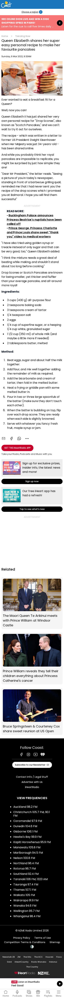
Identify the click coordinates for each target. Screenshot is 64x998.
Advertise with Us (32, 782)
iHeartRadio (32, 787)
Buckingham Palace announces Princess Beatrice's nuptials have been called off (34, 219)
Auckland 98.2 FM (25, 807)
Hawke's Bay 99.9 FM (27, 837)
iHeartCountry (21, 961)
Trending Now (22, 36)
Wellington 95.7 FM (26, 911)
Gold (9, 961)
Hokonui (53, 961)
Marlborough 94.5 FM (28, 853)
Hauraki (49, 956)
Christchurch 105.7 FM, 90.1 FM (31, 814)
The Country (32, 966)
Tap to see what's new (32, 499)
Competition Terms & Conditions (24, 942)
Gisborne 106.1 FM (25, 831)
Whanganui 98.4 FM (26, 916)
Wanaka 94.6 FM (24, 906)
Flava (59, 956)
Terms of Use (42, 938)
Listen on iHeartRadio (32, 983)
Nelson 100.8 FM (24, 858)
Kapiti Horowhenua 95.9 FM (32, 842)
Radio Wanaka (38, 961)
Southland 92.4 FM (26, 874)
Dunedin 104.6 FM (25, 826)
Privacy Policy (21, 938)
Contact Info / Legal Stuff (32, 777)
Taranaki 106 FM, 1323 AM (30, 879)
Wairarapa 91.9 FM (25, 900)
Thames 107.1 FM (24, 890)
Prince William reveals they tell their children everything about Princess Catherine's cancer (32, 658)
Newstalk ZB (8, 956)
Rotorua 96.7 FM (24, 869)
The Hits (27, 956)
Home (4, 36)
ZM (18, 956)
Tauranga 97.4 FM (25, 884)
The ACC (38, 956)
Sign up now (32, 471)
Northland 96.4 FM (26, 863)
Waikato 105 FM (24, 895)
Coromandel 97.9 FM (27, 821)
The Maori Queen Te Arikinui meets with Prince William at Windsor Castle (32, 603)
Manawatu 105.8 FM (26, 847)
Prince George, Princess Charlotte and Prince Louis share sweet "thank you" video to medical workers (32, 232)
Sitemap (55, 942)
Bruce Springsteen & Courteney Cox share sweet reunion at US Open (32, 711)
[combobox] (27, 438)
